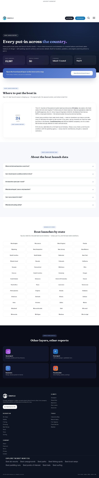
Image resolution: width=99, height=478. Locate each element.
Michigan (37, 314)
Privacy (5, 451)
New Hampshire (37, 249)
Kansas (14, 273)
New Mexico (84, 249)
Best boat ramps (71, 461)
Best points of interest (31, 465)
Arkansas (14, 296)
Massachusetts (37, 308)
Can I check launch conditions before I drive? (18, 174)
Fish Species (54, 422)
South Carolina (37, 273)
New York (85, 255)
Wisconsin (38, 243)
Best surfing (57, 465)
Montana (61, 314)
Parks (4, 429)
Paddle (5, 419)
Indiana (85, 296)
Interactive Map (55, 417)
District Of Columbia (61, 278)
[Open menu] (94, 18)
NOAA (85, 474)
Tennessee (85, 284)
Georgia (14, 267)
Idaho (61, 302)
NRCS (88, 474)
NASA (92, 474)
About (4, 443)
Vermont (37, 296)
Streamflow (54, 400)
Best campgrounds (27, 461)
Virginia (37, 290)
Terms (4, 448)
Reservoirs (54, 402)
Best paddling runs (13, 465)
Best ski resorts (12, 461)
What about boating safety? (13, 205)
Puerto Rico (14, 284)
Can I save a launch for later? (13, 197)
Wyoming (14, 249)
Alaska (61, 290)
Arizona (37, 302)
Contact (5, 453)
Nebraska (61, 255)
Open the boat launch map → (82, 73)
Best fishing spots (56, 461)
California (85, 261)
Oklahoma (61, 267)
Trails (4, 432)
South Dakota (14, 278)
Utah (61, 308)
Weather (53, 427)
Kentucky (61, 273)
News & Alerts (54, 419)
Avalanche (53, 407)
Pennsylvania (14, 290)
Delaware (37, 278)
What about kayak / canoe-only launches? (17, 189)
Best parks (42, 461)
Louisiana (61, 284)
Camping (5, 424)
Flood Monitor (55, 424)
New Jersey (61, 249)
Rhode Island (14, 261)
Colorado (61, 261)
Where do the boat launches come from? (17, 166)
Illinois (61, 296)
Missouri (85, 308)
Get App (70, 18)
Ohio (85, 267)
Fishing (5, 422)
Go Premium (80, 18)
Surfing (5, 434)
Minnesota (14, 314)
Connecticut (37, 267)
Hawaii (85, 278)
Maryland (14, 308)
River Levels (54, 405)
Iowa (14, 302)
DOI (95, 474)
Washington (14, 243)
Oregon (85, 273)
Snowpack (53, 397)
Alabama (84, 290)
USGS (81, 474)
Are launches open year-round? (15, 181)
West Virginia (61, 243)
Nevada (37, 261)
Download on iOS (10, 406)
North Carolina (14, 255)
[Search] (88, 18)
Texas (37, 284)
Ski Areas (5, 417)
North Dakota (37, 255)
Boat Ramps (6, 427)
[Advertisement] (49, 8)
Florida (85, 243)
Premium (5, 446)
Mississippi (85, 314)
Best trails (46, 465)
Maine (85, 302)
